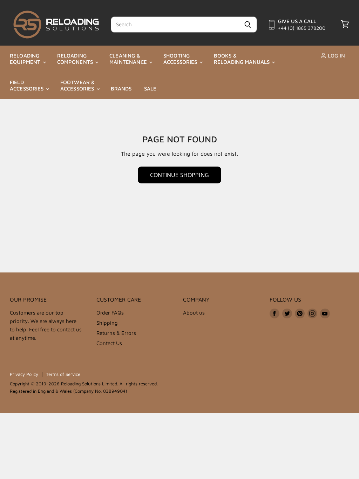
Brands (121, 89)
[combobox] (175, 24)
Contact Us (109, 343)
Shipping (107, 323)
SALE (150, 89)
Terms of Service (63, 374)
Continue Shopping (179, 175)
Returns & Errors (116, 333)
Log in (335, 56)
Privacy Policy (24, 374)
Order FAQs (110, 313)
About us (194, 313)
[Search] (247, 24)
